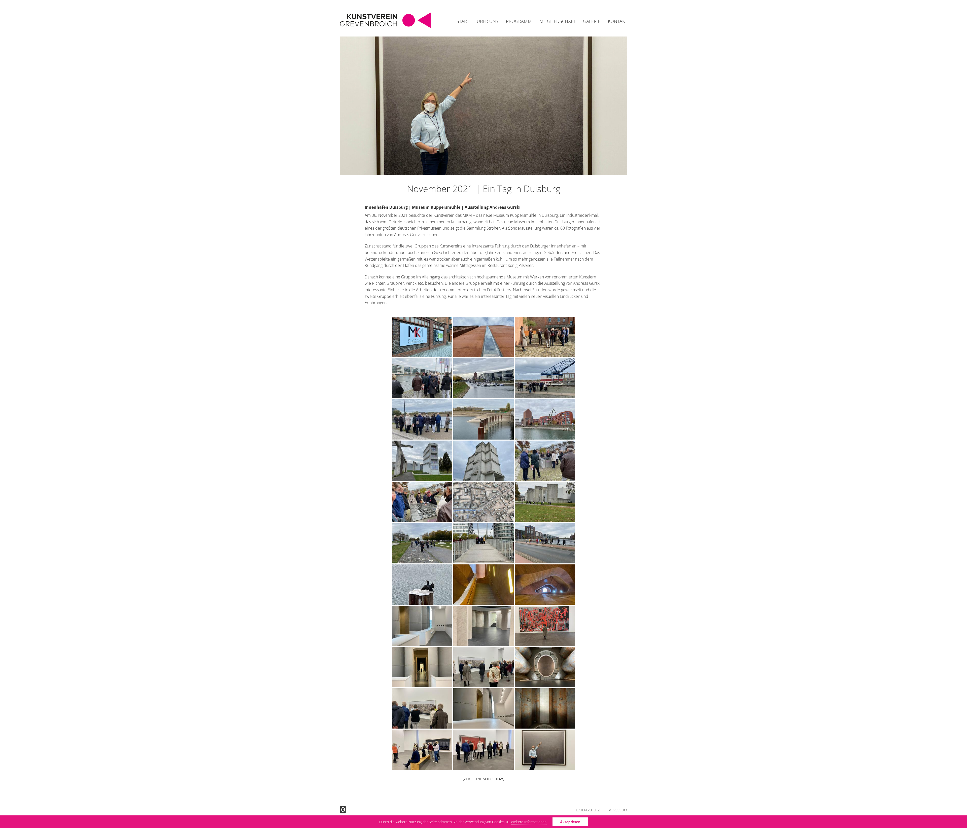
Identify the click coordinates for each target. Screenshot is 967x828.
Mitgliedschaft (557, 21)
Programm (519, 21)
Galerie (591, 21)
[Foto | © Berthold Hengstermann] (483, 337)
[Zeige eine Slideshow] (483, 779)
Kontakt (617, 21)
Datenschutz (588, 810)
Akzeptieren (570, 821)
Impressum (617, 810)
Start (463, 21)
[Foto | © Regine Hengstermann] (422, 337)
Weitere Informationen (528, 821)
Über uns (487, 21)
